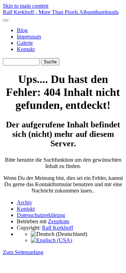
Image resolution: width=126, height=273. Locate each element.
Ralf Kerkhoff (57, 228)
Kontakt (26, 49)
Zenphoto (58, 221)
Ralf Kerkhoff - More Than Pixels (41, 12)
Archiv (24, 202)
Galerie (25, 43)
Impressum (29, 37)
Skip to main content (25, 6)
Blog (22, 30)
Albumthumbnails (99, 12)
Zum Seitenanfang (23, 252)
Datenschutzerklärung (41, 215)
